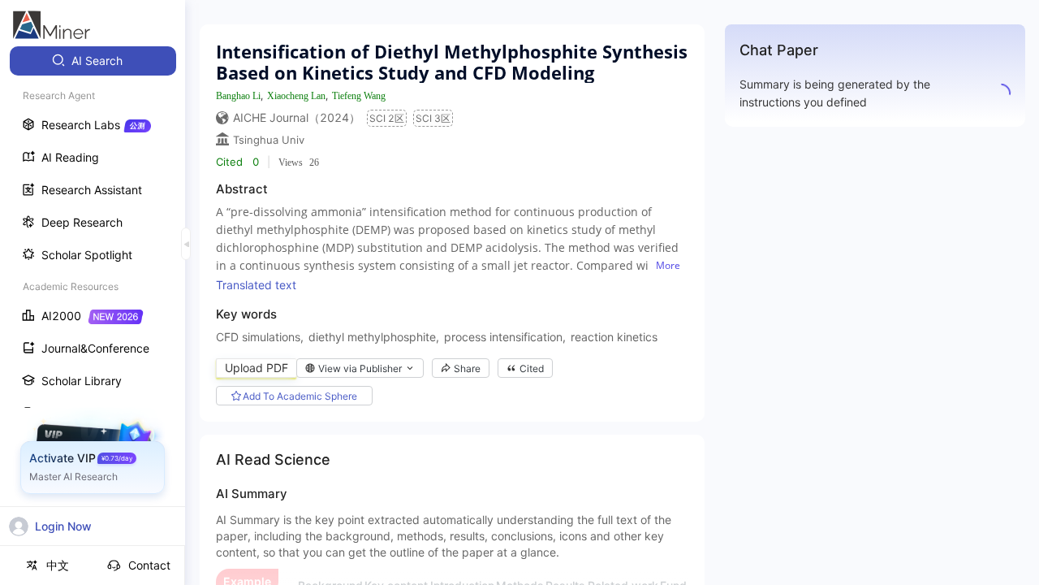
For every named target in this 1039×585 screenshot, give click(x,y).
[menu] (92, 301)
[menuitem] (93, 61)
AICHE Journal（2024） (296, 117)
